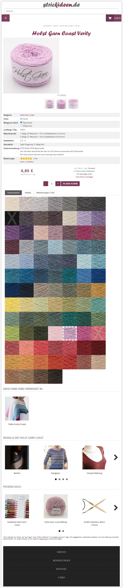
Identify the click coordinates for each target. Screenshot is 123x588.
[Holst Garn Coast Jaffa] (69, 368)
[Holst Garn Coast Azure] (69, 253)
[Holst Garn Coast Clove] (26, 382)
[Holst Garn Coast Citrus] (26, 310)
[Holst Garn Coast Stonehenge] (26, 325)
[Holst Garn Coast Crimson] (84, 353)
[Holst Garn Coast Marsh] (55, 325)
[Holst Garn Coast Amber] (41, 368)
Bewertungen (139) (45, 192)
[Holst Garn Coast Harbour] (41, 281)
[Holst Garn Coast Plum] (98, 238)
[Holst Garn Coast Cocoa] (41, 224)
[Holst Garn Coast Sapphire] (41, 267)
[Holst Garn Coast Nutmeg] (12, 382)
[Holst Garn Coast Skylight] (26, 253)
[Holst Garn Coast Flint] (69, 210)
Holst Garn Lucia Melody (56, 522)
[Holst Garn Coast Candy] (69, 353)
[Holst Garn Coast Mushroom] (41, 296)
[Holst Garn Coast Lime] (12, 339)
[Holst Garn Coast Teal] (26, 281)
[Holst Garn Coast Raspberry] (55, 353)
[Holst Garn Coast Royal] (55, 267)
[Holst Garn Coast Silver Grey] (55, 210)
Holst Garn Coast (27, 115)
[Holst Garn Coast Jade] (98, 310)
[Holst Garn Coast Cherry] (84, 238)
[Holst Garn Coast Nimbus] (41, 253)
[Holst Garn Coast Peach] (26, 353)
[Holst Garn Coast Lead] (84, 210)
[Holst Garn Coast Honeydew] (55, 310)
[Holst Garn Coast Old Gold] (98, 296)
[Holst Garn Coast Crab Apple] (69, 310)
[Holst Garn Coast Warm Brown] (41, 382)
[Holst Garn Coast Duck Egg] (55, 253)
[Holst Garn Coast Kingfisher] (12, 281)
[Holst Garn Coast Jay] (12, 296)
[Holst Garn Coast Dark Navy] (26, 296)
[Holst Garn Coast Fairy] (55, 339)
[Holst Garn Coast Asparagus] (84, 296)
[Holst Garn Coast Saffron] (55, 368)
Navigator (55, 473)
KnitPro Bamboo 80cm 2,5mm (94, 523)
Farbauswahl (13, 192)
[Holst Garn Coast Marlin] (98, 253)
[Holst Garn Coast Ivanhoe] (69, 325)
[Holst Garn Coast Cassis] (12, 253)
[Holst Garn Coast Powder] (41, 238)
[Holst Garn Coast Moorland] (69, 296)
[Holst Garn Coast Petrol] (69, 281)
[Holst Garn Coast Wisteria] (98, 224)
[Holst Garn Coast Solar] (12, 310)
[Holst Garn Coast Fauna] (12, 325)
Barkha (17, 473)
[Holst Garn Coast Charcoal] (98, 210)
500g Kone (27, 126)
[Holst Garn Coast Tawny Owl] (98, 368)
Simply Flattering (94, 473)
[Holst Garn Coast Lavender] (69, 238)
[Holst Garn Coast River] (69, 267)
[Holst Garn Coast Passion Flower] (26, 238)
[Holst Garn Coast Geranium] (41, 353)
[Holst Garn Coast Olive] (55, 296)
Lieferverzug (43, 539)
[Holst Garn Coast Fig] (55, 224)
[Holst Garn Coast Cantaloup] (26, 368)
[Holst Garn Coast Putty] (41, 210)
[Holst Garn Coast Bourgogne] (98, 353)
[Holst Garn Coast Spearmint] (84, 267)
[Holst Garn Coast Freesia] (84, 224)
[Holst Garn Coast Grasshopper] (84, 310)
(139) (28, 160)
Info (42, 144)
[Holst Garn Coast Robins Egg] (98, 267)
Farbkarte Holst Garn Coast (17, 523)
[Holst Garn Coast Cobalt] (98, 281)
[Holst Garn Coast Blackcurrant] (26, 224)
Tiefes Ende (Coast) (17, 424)
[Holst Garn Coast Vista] (55, 281)
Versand (91, 168)
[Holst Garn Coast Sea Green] (84, 325)
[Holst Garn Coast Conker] (55, 382)
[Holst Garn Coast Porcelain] (26, 267)
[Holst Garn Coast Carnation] (84, 339)
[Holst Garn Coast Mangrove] (41, 325)
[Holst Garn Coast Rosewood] (84, 368)
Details (28, 192)
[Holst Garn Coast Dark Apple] (26, 339)
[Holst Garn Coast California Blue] (84, 281)
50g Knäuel (27, 123)
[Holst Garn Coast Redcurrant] (12, 353)
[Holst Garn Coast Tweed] (84, 253)
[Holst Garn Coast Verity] (50, 104)
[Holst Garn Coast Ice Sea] (12, 267)
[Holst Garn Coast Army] (41, 339)
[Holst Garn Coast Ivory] (69, 224)
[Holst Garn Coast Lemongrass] (41, 310)
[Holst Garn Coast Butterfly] (12, 238)
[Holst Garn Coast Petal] (55, 238)
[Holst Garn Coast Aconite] (12, 368)
